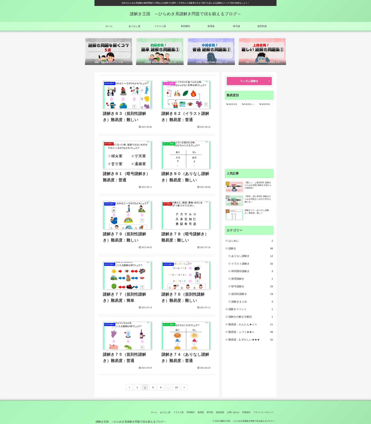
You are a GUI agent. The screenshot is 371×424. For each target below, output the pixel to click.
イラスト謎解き (252, 263)
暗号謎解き (252, 286)
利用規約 (246, 412)
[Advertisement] (249, 140)
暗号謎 (210, 412)
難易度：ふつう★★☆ (250, 332)
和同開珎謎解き (252, 271)
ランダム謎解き (249, 80)
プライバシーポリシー (263, 412)
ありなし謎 (165, 412)
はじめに (250, 240)
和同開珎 (191, 412)
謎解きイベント (250, 309)
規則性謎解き (252, 294)
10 (176, 387)
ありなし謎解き (252, 256)
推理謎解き (252, 278)
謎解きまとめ (252, 301)
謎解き (250, 248)
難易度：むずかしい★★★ (250, 339)
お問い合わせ (233, 412)
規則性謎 (220, 412)
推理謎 (201, 412)
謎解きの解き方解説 (250, 316)
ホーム (154, 412)
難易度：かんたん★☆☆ (250, 324)
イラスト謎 (178, 412)
